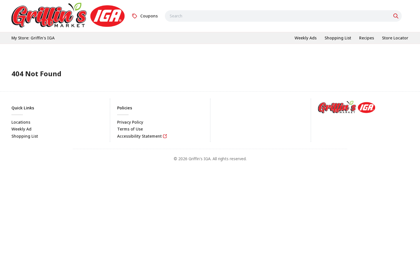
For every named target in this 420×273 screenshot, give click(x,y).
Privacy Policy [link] (130, 122)
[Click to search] (397, 16)
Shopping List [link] (24, 136)
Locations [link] (20, 122)
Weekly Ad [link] (21, 129)
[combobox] (283, 16)
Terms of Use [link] (130, 129)
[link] (68, 15)
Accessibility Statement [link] (139, 136)
